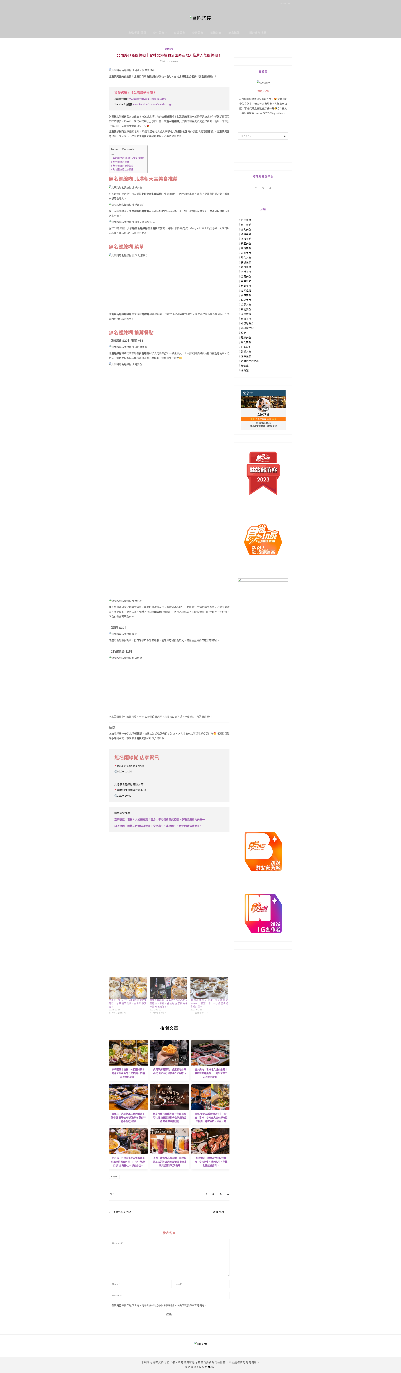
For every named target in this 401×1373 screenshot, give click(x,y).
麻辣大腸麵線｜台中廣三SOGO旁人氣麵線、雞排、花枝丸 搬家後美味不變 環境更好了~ (168, 1003)
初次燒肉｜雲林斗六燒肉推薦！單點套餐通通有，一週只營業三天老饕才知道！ (211, 1073)
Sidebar (282, 4)
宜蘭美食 (246, 304)
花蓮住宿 (246, 314)
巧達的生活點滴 (250, 361)
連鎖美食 (246, 337)
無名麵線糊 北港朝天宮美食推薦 (128, 158)
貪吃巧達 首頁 (137, 32)
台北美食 (179, 32)
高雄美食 (246, 295)
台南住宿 (246, 290)
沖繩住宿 (246, 356)
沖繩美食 (246, 351)
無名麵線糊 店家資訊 (123, 169)
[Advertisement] (169, 285)
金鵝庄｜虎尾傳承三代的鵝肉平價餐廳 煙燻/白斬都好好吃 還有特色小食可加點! (128, 1117)
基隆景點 (246, 239)
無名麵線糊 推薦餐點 (123, 166)
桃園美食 (246, 243)
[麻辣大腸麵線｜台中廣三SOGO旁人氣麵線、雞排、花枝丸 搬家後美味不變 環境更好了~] (168, 988)
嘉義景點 (246, 281)
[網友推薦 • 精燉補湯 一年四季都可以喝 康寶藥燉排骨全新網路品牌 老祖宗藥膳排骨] (169, 1097)
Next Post (218, 1212)
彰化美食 (246, 257)
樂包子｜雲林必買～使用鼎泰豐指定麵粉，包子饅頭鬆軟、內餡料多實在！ (128, 1003)
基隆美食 (216, 32)
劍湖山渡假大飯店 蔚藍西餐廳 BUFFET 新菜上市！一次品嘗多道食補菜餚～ (209, 1003)
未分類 (245, 370)
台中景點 (246, 224)
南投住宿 (246, 262)
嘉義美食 (246, 276)
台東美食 (246, 318)
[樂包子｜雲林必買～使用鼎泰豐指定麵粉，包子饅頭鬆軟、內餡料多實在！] (128, 988)
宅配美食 (246, 342)
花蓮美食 (246, 309)
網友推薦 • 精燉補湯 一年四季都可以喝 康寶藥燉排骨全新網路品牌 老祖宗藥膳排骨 (169, 1117)
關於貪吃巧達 (257, 32)
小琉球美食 (247, 323)
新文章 (245, 365)
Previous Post (122, 1212)
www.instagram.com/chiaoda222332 (147, 98)
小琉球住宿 (247, 328)
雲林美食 (169, 49)
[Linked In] (228, 1194)
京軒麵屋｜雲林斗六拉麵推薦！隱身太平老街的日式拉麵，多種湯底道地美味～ (159, 819)
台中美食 (158, 32)
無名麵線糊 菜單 (121, 162)
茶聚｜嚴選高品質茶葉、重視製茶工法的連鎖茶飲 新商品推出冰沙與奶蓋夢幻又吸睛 (169, 1162)
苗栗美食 (246, 253)
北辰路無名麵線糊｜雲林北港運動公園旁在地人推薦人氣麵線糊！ (169, 55)
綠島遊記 (234, 32)
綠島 (243, 333)
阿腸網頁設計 (207, 1367)
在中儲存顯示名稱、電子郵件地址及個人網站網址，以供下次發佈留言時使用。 (159, 1305)
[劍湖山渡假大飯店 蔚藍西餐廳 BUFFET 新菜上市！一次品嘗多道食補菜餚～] (209, 988)
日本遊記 (246, 347)
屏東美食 (246, 300)
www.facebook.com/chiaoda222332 (152, 104)
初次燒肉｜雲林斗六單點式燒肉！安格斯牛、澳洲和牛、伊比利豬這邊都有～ (158, 826)
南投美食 (246, 267)
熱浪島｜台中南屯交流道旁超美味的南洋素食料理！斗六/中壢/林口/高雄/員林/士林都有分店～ (128, 1162)
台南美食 (197, 32)
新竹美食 (246, 248)
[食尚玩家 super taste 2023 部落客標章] (263, 473)
